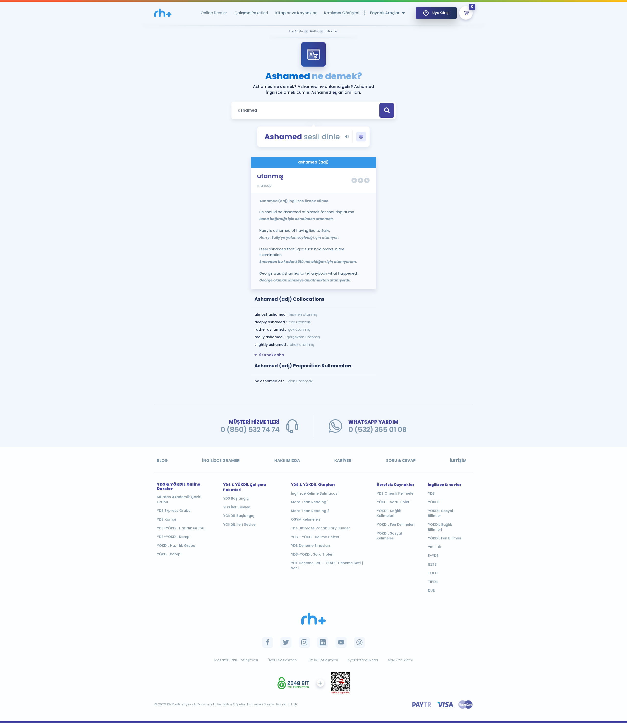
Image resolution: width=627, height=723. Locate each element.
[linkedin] (322, 642)
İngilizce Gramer (221, 460)
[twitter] (285, 642)
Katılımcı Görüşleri (341, 12)
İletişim (458, 460)
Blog (162, 460)
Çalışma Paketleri (251, 12)
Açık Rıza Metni (400, 660)
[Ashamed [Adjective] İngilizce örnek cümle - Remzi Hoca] (162, 12)
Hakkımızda (287, 460)
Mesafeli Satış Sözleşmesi (236, 660)
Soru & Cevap (401, 460)
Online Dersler (214, 12)
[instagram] (304, 642)
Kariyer (342, 460)
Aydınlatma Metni (363, 660)
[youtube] (341, 642)
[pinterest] (359, 642)
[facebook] (267, 642)
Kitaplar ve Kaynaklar (296, 12)
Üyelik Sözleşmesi (283, 660)
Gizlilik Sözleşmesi (322, 660)
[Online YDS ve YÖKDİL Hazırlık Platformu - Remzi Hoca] (313, 619)
